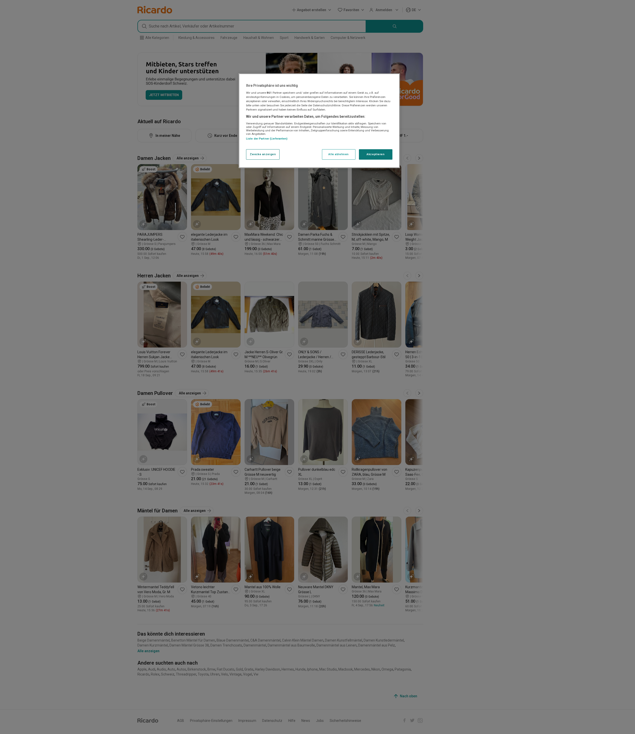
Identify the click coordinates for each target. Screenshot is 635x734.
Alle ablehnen (338, 154)
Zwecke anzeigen (263, 154)
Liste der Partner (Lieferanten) (267, 138)
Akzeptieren (375, 154)
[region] (319, 120)
